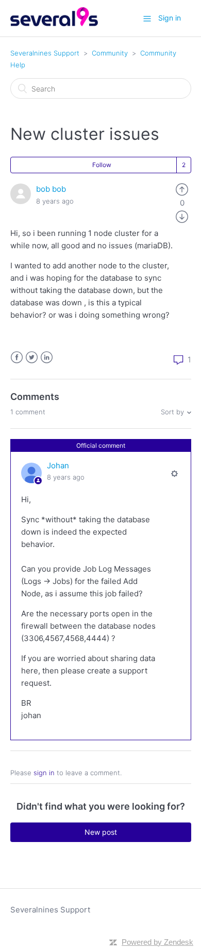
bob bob (51, 189)
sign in (44, 773)
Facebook (16, 357)
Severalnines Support (44, 53)
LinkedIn (46, 357)
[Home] (54, 23)
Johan (58, 465)
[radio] (182, 189)
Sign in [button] (169, 17)
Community (110, 53)
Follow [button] (101, 165)
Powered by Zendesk (157, 942)
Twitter (31, 357)
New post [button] (101, 832)
